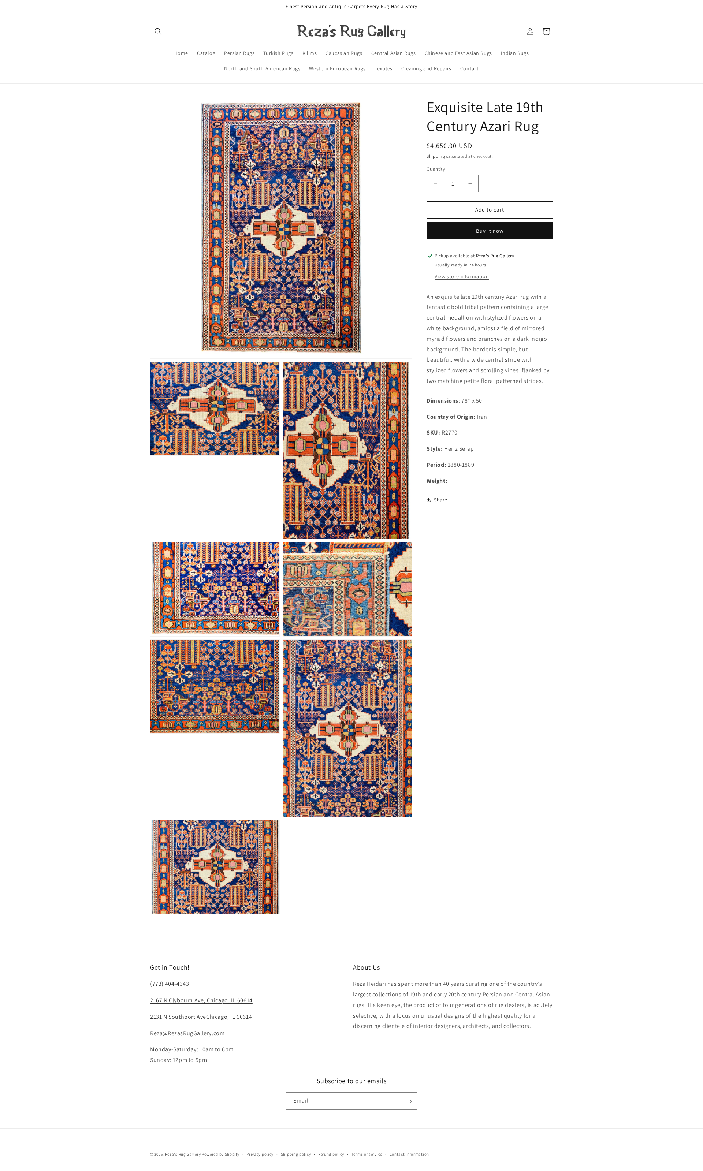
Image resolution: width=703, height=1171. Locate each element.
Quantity (436, 169)
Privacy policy (260, 1153)
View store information (462, 276)
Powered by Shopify (220, 1154)
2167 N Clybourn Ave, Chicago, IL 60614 (201, 1000)
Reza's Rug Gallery (183, 1154)
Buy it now (490, 230)
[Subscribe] (409, 1101)
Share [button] (440, 499)
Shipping (436, 156)
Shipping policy (296, 1153)
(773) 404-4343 (169, 984)
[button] (158, 31)
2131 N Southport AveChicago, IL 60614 (201, 1017)
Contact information (409, 1153)
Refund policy (331, 1153)
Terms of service (367, 1153)
